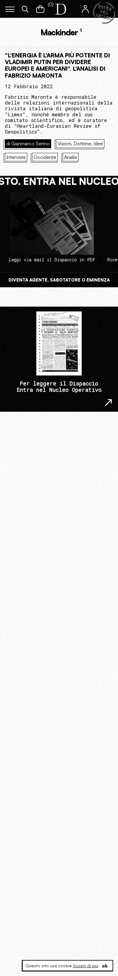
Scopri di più (85, 965)
